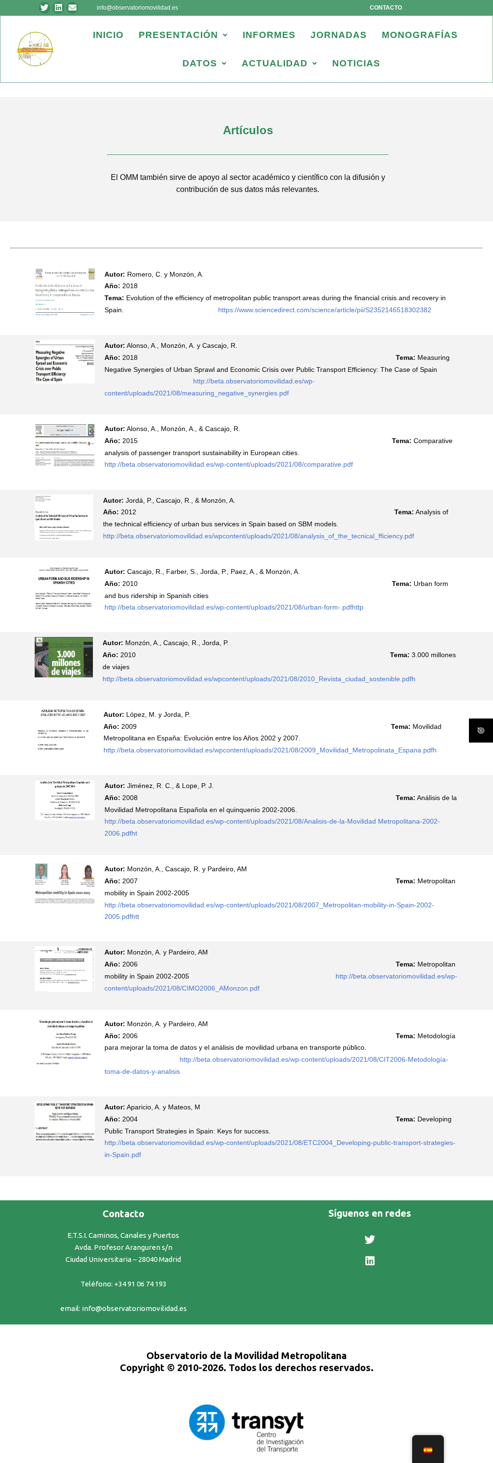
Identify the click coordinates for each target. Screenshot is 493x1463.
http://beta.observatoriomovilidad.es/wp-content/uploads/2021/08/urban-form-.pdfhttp (233, 607)
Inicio (108, 35)
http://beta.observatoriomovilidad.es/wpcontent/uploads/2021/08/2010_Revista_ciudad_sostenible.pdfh (259, 679)
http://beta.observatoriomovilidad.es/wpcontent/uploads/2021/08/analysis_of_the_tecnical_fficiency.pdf (272, 536)
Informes (269, 35)
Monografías (420, 35)
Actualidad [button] (275, 63)
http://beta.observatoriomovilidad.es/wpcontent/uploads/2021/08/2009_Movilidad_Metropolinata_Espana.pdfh (270, 750)
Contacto (386, 7)
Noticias (356, 63)
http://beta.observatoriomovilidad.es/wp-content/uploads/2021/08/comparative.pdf (244, 464)
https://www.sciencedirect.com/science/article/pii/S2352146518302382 (324, 310)
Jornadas (339, 35)
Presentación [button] (178, 35)
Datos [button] (199, 63)
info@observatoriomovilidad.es (137, 7)
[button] (183, 35)
